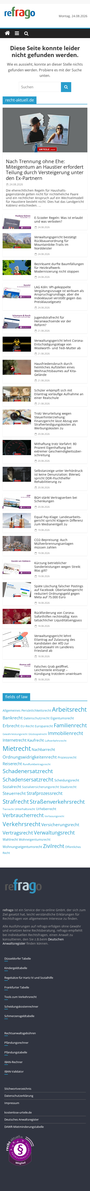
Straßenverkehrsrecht (57, 801)
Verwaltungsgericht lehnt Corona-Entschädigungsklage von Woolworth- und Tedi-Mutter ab (59, 344)
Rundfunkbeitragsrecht (36, 764)
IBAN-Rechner (13, 1062)
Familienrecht (70, 725)
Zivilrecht (53, 846)
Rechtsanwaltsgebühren (20, 1033)
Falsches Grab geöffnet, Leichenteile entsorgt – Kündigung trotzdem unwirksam (58, 670)
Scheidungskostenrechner (21, 1006)
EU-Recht (27, 726)
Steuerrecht (14, 793)
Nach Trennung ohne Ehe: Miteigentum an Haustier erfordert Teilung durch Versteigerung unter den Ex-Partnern (44, 169)
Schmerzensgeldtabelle (19, 1016)
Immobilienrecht (65, 733)
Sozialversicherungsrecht (40, 787)
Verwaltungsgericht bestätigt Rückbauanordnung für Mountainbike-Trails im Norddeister (55, 242)
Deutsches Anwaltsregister (21, 1119)
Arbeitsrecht (69, 709)
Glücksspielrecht (37, 734)
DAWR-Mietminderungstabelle (24, 1127)
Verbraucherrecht (23, 815)
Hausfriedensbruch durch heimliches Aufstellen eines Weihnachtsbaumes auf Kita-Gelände (55, 369)
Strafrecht (16, 801)
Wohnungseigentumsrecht (22, 846)
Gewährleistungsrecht (15, 734)
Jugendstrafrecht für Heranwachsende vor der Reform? (52, 321)
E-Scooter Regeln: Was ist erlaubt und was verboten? (58, 219)
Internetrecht (14, 740)
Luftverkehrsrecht (55, 740)
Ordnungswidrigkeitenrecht (30, 757)
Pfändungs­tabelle (15, 1052)
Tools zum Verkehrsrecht (20, 997)
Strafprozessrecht (44, 793)
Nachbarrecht (43, 749)
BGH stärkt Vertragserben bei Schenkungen (55, 499)
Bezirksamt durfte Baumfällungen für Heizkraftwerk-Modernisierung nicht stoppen (59, 267)
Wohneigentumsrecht (34, 839)
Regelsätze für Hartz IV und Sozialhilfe (28, 978)
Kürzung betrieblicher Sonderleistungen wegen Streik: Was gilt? (57, 566)
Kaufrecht (35, 740)
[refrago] (7, 33)
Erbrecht (11, 725)
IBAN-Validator (14, 1071)
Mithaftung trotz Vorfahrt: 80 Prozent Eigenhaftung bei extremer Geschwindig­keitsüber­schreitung (58, 449)
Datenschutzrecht (37, 718)
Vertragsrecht (18, 832)
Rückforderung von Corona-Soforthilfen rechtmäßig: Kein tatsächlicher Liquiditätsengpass (58, 616)
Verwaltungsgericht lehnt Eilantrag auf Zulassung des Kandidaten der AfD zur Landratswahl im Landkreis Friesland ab (54, 643)
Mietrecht (17, 748)
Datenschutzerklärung (18, 1096)
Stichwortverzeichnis (17, 1089)
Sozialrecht (12, 786)
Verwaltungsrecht (54, 832)
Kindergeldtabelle (15, 968)
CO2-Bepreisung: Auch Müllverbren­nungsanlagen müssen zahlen (53, 543)
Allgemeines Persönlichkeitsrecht (27, 710)
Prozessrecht (67, 757)
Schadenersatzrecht (28, 771)
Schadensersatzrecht (28, 779)
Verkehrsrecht (21, 824)
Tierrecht (8, 809)
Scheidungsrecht (66, 780)
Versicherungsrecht (60, 824)
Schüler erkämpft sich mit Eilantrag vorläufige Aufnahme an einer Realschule (58, 394)
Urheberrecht (46, 808)
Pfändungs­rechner (16, 1043)
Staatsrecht (68, 787)
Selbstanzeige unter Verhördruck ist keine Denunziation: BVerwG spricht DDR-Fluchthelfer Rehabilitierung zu (58, 476)
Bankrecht (13, 718)
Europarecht (44, 726)
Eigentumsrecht (62, 718)
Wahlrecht (10, 839)
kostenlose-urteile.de (18, 1112)
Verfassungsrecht (54, 816)
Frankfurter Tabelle (16, 987)
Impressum (11, 1103)
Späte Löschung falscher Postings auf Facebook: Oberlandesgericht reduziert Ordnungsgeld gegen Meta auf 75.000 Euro (58, 591)
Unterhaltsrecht (25, 809)
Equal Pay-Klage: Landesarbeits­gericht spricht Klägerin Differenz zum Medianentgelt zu (58, 520)
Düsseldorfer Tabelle (17, 958)
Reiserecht (12, 763)
